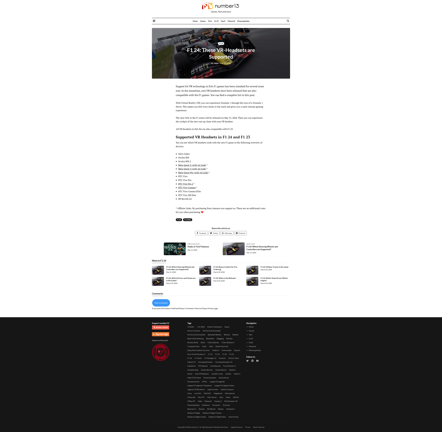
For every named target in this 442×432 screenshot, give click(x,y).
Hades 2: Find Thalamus (198, 246)
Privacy (248, 427)
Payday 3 (218, 401)
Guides (228, 374)
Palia (200, 401)
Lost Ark (197, 393)
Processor (216, 405)
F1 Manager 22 (210, 358)
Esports (237, 350)
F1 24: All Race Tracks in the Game (274, 267)
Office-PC (191, 401)
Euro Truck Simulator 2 (196, 354)
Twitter (215, 233)
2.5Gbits (190, 327)
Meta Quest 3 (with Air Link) (192, 168)
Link (216, 308)
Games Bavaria (207, 370)
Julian (214, 63)
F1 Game (187, 220)
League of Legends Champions (199, 385)
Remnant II (191, 409)
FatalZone (191, 366)
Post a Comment (161, 303)
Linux (189, 393)
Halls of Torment (194, 378)
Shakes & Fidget (193, 413)
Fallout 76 (191, 362)
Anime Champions (214, 327)
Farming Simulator (205, 362)
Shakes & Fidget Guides (196, 417)
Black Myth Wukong (195, 338)
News (228, 397)
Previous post (194, 244)
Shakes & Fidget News (217, 417)
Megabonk (218, 393)
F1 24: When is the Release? (224, 278)
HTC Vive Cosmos (187, 187)
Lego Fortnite (212, 389)
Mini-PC (201, 397)
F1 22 (210, 354)
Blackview (210, 338)
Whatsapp (228, 233)
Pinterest (242, 233)
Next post (250, 244)
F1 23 (217, 354)
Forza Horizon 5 (229, 366)
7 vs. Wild (201, 327)
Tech (210, 21)
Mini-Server (212, 397)
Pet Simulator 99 (230, 401)
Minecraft (191, 397)
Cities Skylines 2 (228, 342)
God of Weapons (202, 374)
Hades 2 (237, 374)
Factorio (222, 358)
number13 (194, 427)
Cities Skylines (213, 342)
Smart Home (233, 417)
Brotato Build (192, 342)
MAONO (207, 393)
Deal (211, 346)
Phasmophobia (243, 21)
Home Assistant (210, 378)
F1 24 (221, 43)
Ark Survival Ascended (211, 331)
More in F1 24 (159, 260)
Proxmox (226, 405)
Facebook (202, 233)
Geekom (232, 370)
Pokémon (206, 405)
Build (203, 342)
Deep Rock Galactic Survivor (198, 350)
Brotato (229, 338)
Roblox (221, 409)
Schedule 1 (230, 409)
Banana (227, 334)
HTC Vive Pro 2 (185, 183)
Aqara (227, 327)
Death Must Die (221, 346)
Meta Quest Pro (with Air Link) (193, 172)
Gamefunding (192, 370)
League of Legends (217, 381)
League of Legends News (224, 385)
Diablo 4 (215, 350)
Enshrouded (226, 350)
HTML (204, 381)
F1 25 (231, 354)
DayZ (223, 21)
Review (202, 409)
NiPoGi (236, 397)
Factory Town (233, 358)
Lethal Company (227, 389)
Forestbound (215, 366)
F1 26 (189, 358)
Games (203, 21)
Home (195, 21)
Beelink (235, 334)
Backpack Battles (214, 334)
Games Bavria (220, 370)
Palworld (231, 21)
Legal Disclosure (237, 427)
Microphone (230, 393)
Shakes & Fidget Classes (212, 413)
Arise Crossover (193, 331)
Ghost (189, 374)
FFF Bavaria (203, 366)
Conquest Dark (193, 346)
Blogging (220, 338)
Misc (221, 397)
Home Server (224, 378)
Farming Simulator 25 (223, 362)
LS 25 (216, 21)
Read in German (259, 427)
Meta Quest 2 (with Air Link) (192, 165)
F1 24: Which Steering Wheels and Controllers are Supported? (262, 247)
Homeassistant (193, 381)
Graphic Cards (217, 374)
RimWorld (211, 409)
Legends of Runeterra (196, 389)
